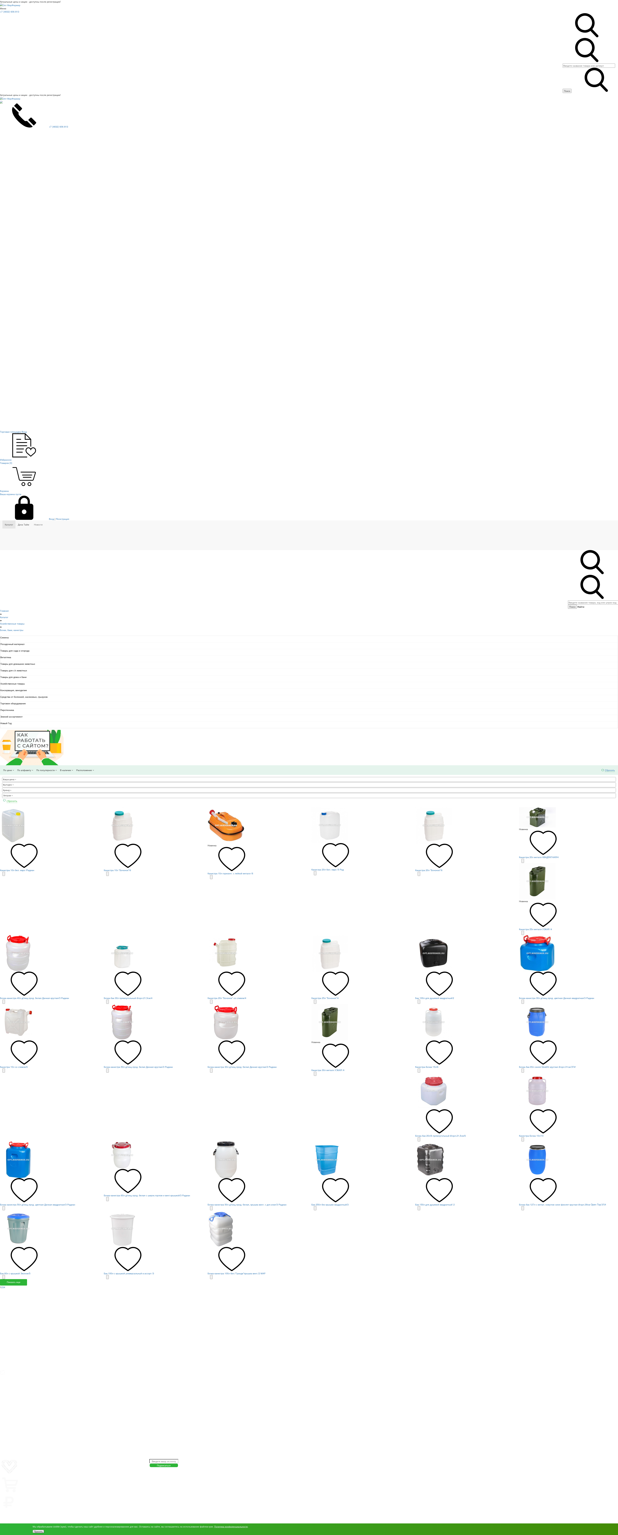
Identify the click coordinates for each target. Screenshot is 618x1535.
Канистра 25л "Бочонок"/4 (325, 998)
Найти (580, 606)
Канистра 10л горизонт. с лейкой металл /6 (230, 873)
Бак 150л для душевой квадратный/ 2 (435, 1204)
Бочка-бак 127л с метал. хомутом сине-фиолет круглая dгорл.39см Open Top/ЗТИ (562, 1204)
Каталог (9, 524)
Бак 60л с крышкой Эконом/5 (15, 1273)
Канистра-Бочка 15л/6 (426, 1066)
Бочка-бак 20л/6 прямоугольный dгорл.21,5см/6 (440, 1135)
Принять (38, 1531)
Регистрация (62, 518)
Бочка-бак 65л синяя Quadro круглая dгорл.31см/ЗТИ (547, 1066)
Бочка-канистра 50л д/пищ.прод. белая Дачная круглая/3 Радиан (138, 1066)
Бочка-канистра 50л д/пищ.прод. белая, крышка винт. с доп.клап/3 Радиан (247, 1204)
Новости (38, 524)
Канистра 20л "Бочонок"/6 (428, 870)
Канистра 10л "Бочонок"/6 (117, 870)
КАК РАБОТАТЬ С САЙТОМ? (15, 1513)
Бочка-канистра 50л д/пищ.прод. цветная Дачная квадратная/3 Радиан (37, 1204)
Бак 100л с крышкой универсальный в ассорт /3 (129, 1273)
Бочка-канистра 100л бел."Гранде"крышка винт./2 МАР (236, 1273)
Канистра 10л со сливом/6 (14, 1066)
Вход (51, 518)
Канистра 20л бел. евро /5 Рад (327, 869)
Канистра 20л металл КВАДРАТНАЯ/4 (539, 857)
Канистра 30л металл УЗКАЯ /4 (327, 1070)
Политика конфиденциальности (231, 1526)
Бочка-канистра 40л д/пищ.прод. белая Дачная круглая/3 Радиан (34, 998)
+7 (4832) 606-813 (9, 11)
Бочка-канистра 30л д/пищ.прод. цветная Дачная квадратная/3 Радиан (556, 998)
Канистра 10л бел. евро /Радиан (17, 870)
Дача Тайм (23, 524)
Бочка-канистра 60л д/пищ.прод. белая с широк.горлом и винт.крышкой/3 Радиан (147, 1195)
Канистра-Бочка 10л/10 (531, 1135)
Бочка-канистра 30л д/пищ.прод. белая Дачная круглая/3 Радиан (242, 1066)
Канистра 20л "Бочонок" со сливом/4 (227, 998)
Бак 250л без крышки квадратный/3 (330, 1204)
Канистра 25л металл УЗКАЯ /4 (535, 929)
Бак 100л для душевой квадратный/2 (434, 998)
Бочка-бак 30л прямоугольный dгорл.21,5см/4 (128, 998)
